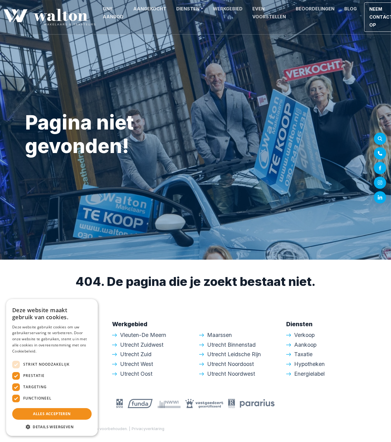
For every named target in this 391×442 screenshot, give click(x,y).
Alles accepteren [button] (52, 413)
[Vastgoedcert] (204, 403)
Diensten (187, 8)
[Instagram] (380, 183)
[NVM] (119, 403)
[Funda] (140, 403)
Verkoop (304, 335)
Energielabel (309, 374)
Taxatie (303, 354)
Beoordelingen (315, 8)
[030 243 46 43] (380, 153)
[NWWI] (169, 403)
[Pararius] (257, 403)
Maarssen (219, 335)
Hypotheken (309, 364)
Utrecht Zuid (136, 354)
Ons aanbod (113, 12)
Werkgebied (228, 8)
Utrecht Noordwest (231, 374)
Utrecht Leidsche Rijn (234, 354)
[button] (52, 427)
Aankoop (305, 345)
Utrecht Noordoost (230, 364)
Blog (350, 8)
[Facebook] (380, 168)
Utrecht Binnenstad (231, 345)
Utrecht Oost (136, 374)
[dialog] (52, 367)
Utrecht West (136, 364)
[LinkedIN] (380, 197)
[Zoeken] (380, 139)
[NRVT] (231, 403)
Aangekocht (149, 8)
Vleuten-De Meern (143, 335)
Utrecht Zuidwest (141, 345)
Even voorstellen (269, 12)
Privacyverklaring (148, 428)
